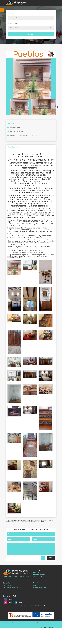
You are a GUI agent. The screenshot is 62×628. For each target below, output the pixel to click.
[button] (2, 10)
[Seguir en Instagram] (5, 602)
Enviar (50, 558)
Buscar (31, 34)
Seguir (10, 599)
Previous (5, 107)
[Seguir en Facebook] (5, 599)
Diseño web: (43, 627)
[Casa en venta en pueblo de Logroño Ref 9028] (31, 75)
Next (57, 107)
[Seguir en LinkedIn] (16, 602)
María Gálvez (50, 627)
